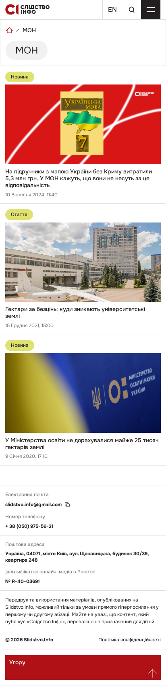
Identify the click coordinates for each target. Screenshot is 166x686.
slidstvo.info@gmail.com (33, 505)
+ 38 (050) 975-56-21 (29, 526)
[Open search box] (131, 9)
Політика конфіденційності (129, 640)
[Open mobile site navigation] (150, 9)
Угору (17, 662)
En (112, 9)
